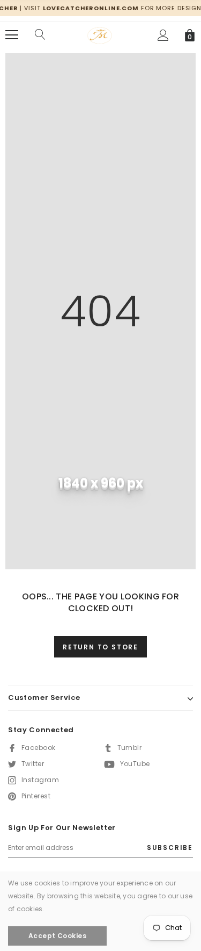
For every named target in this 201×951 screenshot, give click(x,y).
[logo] (100, 34)
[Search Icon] (40, 35)
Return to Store (100, 647)
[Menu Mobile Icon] (11, 34)
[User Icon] (163, 35)
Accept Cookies (57, 935)
